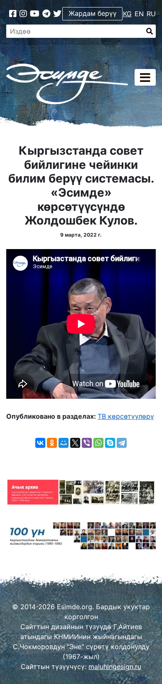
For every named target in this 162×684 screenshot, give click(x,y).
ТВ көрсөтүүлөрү (126, 416)
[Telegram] (122, 443)
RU (151, 14)
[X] (75, 443)
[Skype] (110, 443)
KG (127, 14)
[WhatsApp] (98, 443)
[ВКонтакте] (40, 443)
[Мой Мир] (64, 443)
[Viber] (87, 443)
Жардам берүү (93, 13)
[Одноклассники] (52, 443)
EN (139, 14)
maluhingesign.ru (114, 666)
